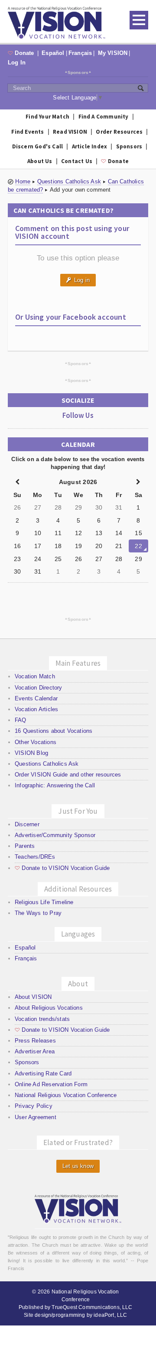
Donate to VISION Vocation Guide (62, 868)
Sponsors (78, 72)
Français (80, 53)
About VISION (33, 997)
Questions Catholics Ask (69, 181)
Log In (17, 62)
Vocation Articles (36, 709)
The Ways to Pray (38, 913)
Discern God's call (37, 146)
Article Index (89, 146)
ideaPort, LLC (110, 1315)
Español (53, 53)
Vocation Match (35, 676)
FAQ (20, 720)
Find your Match (47, 116)
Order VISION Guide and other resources (68, 774)
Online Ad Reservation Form (51, 1084)
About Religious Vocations (49, 1007)
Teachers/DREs (35, 857)
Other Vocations (35, 742)
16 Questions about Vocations (53, 731)
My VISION (113, 53)
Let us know (78, 1166)
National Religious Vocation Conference (66, 1095)
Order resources (119, 131)
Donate (22, 53)
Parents (25, 846)
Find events (27, 131)
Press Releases (35, 1040)
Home (22, 181)
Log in (78, 280)
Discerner (27, 824)
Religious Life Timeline (44, 902)
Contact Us (76, 161)
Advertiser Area (35, 1051)
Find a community (103, 116)
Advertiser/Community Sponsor (55, 835)
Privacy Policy (33, 1106)
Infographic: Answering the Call (55, 785)
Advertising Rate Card (43, 1073)
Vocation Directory (38, 687)
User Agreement (35, 1117)
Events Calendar (36, 698)
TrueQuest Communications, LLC (92, 1307)
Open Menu (139, 20)
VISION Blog (31, 753)
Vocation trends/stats (42, 1019)
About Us (39, 161)
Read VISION (70, 131)
